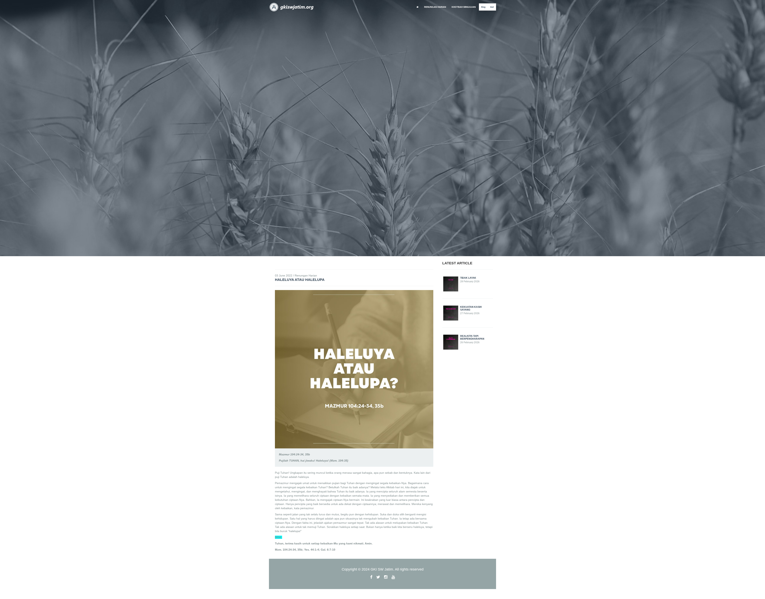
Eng (483, 7)
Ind (492, 7)
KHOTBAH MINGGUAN (464, 7)
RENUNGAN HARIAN (435, 7)
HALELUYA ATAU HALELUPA (300, 280)
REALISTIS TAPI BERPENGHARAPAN (472, 337)
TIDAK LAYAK (468, 277)
